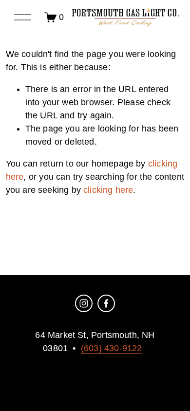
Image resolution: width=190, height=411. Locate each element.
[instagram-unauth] (84, 303)
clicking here (108, 190)
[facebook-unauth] (106, 303)
